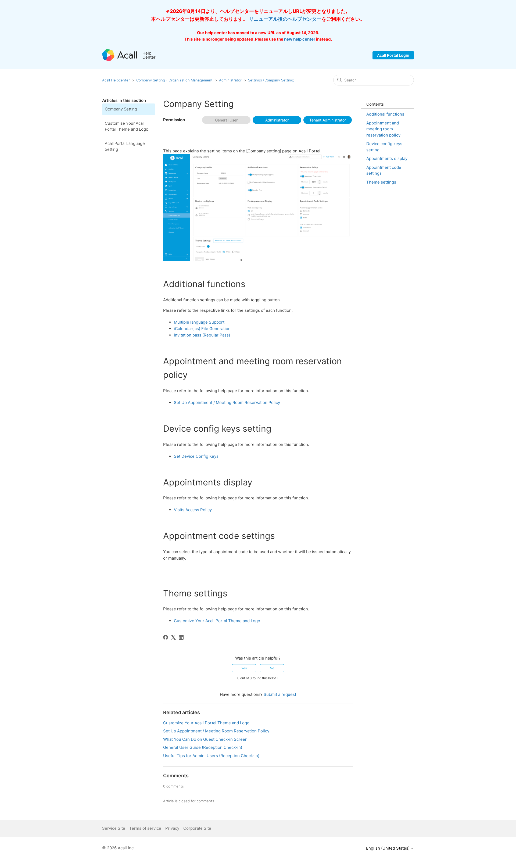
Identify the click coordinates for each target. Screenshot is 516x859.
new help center (299, 39)
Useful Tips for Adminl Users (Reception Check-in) (211, 755)
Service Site (113, 828)
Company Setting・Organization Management (174, 80)
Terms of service (145, 828)
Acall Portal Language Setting (125, 146)
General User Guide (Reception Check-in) (202, 747)
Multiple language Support (199, 322)
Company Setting (121, 109)
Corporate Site (197, 828)
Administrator (230, 80)
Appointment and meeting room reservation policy (383, 129)
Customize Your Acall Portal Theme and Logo (126, 126)
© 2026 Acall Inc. (118, 847)
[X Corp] (173, 637)
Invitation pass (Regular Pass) (202, 335)
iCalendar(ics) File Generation (202, 328)
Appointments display (386, 158)
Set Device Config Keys (196, 456)
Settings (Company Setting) (271, 80)
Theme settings (381, 182)
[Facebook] (165, 637)
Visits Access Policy (193, 509)
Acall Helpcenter (116, 80)
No (272, 668)
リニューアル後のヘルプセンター (285, 19)
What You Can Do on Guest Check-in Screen (205, 739)
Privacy (172, 828)
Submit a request (280, 694)
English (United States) (388, 848)
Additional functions (385, 114)
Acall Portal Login (393, 55)
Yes (244, 668)
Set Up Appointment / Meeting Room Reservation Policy (227, 402)
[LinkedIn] (181, 637)
